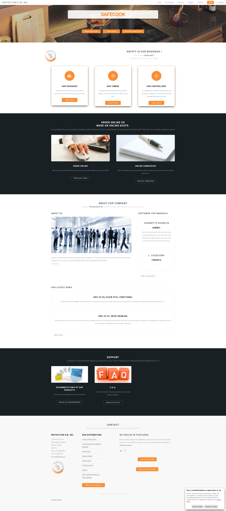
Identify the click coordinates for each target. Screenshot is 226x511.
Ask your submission (133, 31)
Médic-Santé (86, 461)
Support (191, 2)
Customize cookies (211, 506)
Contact (200, 2)
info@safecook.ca (59, 456)
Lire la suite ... (55, 263)
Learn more (111, 31)
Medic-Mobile (87, 456)
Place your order (91, 31)
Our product (169, 2)
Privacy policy (56, 500)
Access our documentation (70, 402)
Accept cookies (197, 506)
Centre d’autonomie (89, 439)
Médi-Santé (86, 451)
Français (221, 2)
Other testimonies (148, 276)
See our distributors (93, 485)
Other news (58, 335)
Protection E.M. (87, 465)
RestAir (84, 470)
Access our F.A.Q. (113, 402)
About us (181, 2)
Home (159, 2)
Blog (210, 2)
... (170, 241)
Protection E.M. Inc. (15, 2)
